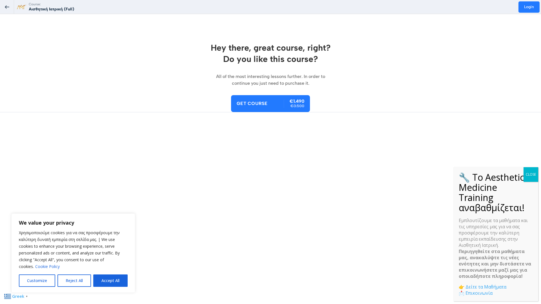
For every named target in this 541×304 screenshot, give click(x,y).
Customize (37, 280)
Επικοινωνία (479, 293)
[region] (73, 253)
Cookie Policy (47, 266)
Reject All (74, 280)
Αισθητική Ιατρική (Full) (51, 9)
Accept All (110, 280)
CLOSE (531, 174)
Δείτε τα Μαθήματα (485, 287)
